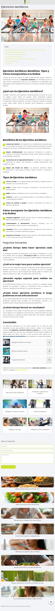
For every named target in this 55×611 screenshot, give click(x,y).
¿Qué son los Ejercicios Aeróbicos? (15, 52)
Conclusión (9, 63)
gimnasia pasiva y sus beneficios (14, 336)
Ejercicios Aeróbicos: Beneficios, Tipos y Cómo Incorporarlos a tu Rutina (25, 50)
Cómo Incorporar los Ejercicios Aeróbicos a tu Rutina (20, 59)
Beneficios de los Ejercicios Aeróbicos (16, 54)
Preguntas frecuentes (12, 61)
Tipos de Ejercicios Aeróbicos (14, 57)
